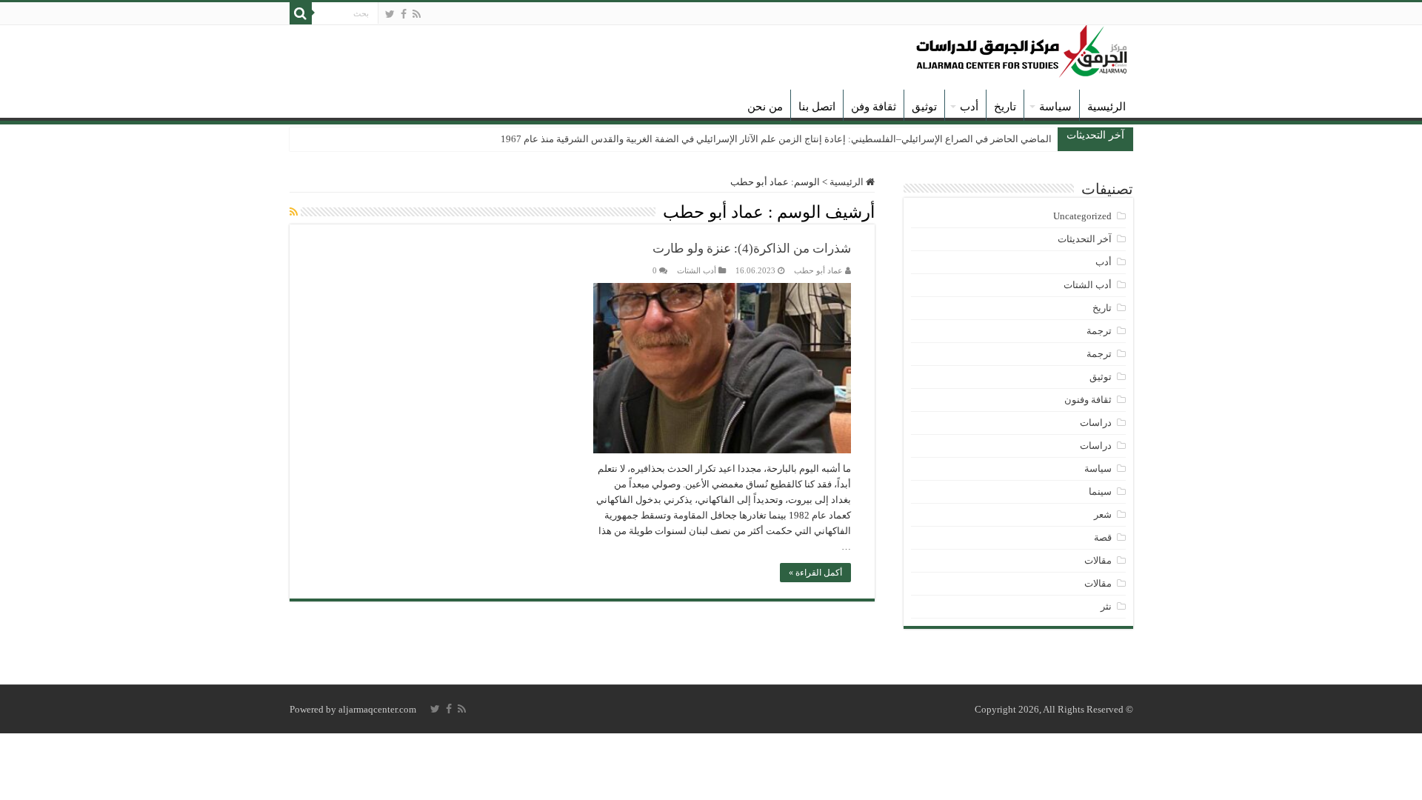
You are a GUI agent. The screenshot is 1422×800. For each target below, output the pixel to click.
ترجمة (1099, 330)
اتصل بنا (816, 107)
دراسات (1096, 422)
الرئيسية (1106, 107)
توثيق (924, 107)
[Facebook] (403, 14)
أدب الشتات (696, 270)
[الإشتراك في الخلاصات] (294, 213)
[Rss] (416, 14)
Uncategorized (1082, 215)
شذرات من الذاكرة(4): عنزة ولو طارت (751, 248)
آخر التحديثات (1085, 238)
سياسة (1055, 107)
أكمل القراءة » (815, 572)
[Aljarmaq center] (1022, 47)
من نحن (765, 107)
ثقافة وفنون (1088, 399)
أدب (969, 107)
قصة (1103, 537)
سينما (1100, 491)
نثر (1106, 606)
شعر (1103, 514)
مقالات (1098, 560)
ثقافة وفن (873, 107)
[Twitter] (390, 14)
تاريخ (1005, 107)
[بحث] (301, 13)
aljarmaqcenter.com (377, 709)
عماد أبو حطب (818, 270)
